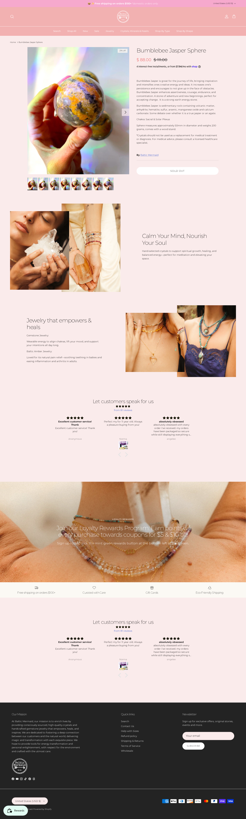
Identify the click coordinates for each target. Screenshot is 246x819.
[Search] (12, 17)
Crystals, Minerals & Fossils (134, 31)
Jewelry (110, 31)
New (85, 31)
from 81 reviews (123, 410)
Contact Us (127, 726)
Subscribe (193, 746)
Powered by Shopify (42, 809)
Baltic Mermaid (149, 154)
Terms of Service (130, 745)
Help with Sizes (130, 731)
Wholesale (127, 750)
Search (57, 31)
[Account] (226, 17)
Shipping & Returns (132, 740)
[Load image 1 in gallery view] (78, 110)
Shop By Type (162, 31)
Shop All (71, 31)
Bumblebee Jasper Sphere (31, 42)
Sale (96, 31)
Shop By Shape (184, 31)
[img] (123, 406)
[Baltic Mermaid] (123, 16)
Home (13, 42)
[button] (120, 454)
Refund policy (129, 736)
